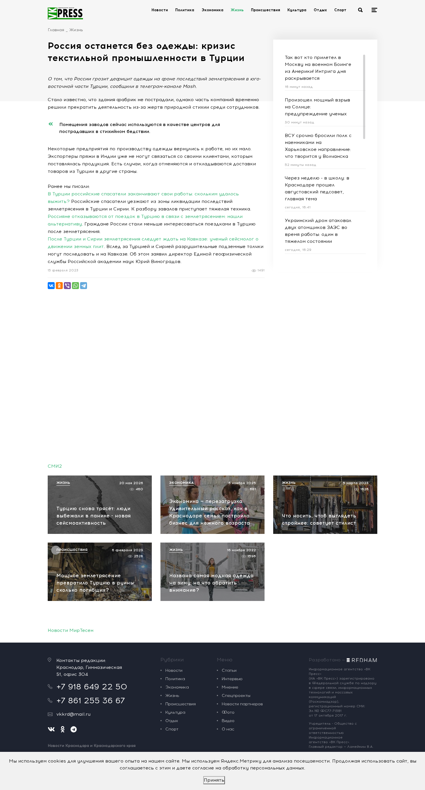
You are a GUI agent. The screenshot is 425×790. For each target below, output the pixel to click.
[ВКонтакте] (51, 285)
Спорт (340, 10)
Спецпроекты (236, 695)
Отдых (320, 10)
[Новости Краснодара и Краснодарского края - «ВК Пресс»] (65, 13)
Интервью (232, 678)
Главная (56, 29)
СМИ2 (55, 466)
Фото (228, 712)
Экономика (212, 10)
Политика (184, 10)
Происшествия (265, 10)
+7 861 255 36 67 (90, 700)
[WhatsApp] (75, 285)
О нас (228, 729)
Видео (228, 720)
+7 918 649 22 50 (91, 686)
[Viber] (67, 285)
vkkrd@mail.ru (73, 714)
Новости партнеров (242, 704)
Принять (214, 780)
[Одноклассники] (59, 285)
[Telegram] (83, 285)
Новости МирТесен (70, 630)
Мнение (230, 687)
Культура (296, 10)
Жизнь (237, 10)
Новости (159, 10)
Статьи (229, 670)
